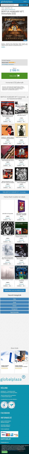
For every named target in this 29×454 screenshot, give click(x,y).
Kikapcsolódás (7, 7)
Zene (11, 7)
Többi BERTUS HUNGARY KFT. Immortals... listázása (14, 192)
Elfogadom (4, 452)
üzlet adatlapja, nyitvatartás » (8, 64)
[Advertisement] (14, 330)
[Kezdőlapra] (6, 2)
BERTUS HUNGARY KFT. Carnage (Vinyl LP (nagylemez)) (21, 182)
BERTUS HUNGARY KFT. (10, 9)
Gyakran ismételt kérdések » (6, 421)
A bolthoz (5, 121)
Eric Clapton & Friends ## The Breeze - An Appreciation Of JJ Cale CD (7, 258)
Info (10, 121)
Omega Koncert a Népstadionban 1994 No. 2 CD (21, 160)
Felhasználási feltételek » (5, 426)
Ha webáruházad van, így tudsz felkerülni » (9, 399)
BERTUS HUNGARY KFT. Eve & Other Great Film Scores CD (7, 116)
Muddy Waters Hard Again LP (21, 137)
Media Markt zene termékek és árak (14, 290)
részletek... (3, 47)
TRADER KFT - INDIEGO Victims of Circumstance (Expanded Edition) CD (7, 138)
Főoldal (2, 7)
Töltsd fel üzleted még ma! (7, 396)
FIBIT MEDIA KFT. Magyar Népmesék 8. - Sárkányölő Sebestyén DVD (21, 214)
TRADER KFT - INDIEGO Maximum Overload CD (21, 280)
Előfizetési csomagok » (5, 422)
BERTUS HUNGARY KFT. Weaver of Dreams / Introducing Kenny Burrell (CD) (21, 236)
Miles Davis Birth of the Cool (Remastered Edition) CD (21, 258)
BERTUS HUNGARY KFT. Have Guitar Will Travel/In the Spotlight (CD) (7, 182)
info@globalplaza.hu (5, 442)
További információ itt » (12, 450)
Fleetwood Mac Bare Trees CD (7, 279)
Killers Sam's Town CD (21, 115)
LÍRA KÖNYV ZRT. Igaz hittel (7, 213)
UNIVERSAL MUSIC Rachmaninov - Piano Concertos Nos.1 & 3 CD (7, 160)
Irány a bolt (13, 76)
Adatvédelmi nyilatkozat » (5, 425)
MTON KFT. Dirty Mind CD (8, 235)
